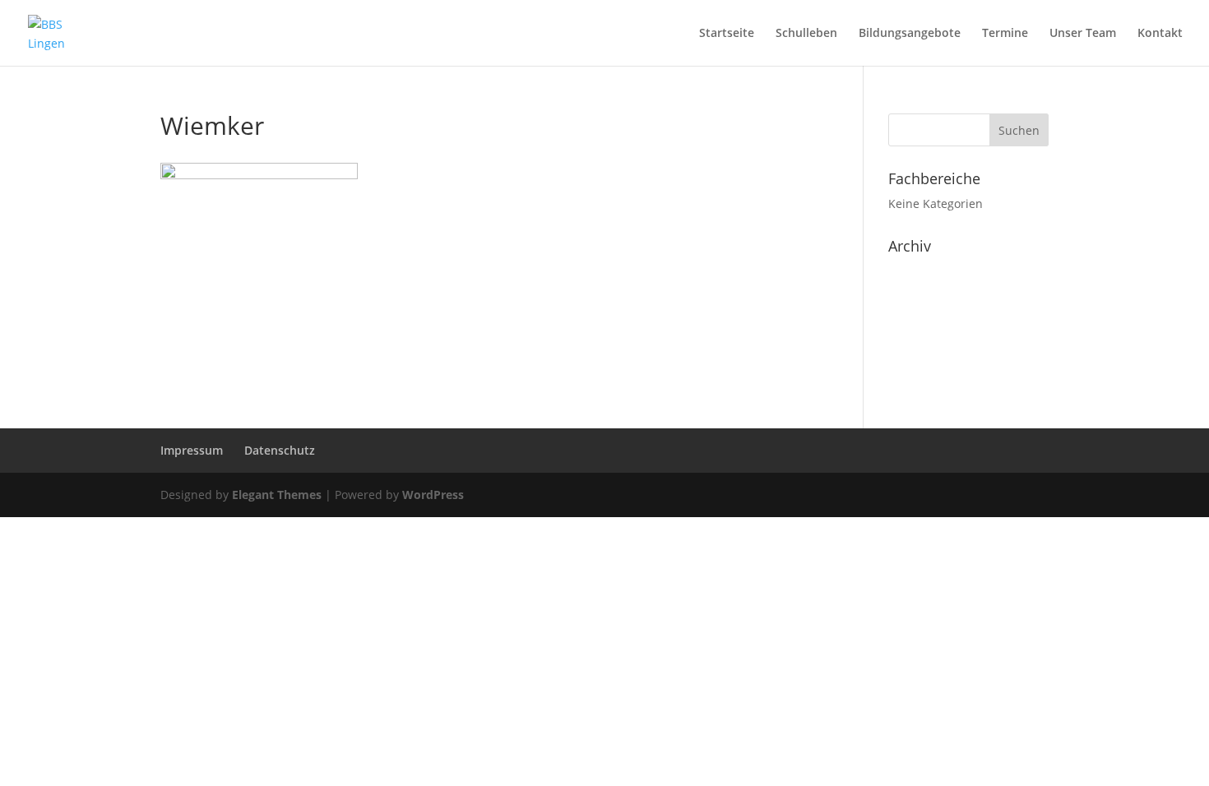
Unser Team (1082, 33)
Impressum (191, 450)
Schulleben (806, 33)
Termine (1005, 33)
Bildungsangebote (910, 33)
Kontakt (1160, 33)
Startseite (726, 33)
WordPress (433, 494)
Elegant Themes (277, 494)
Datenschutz (279, 450)
